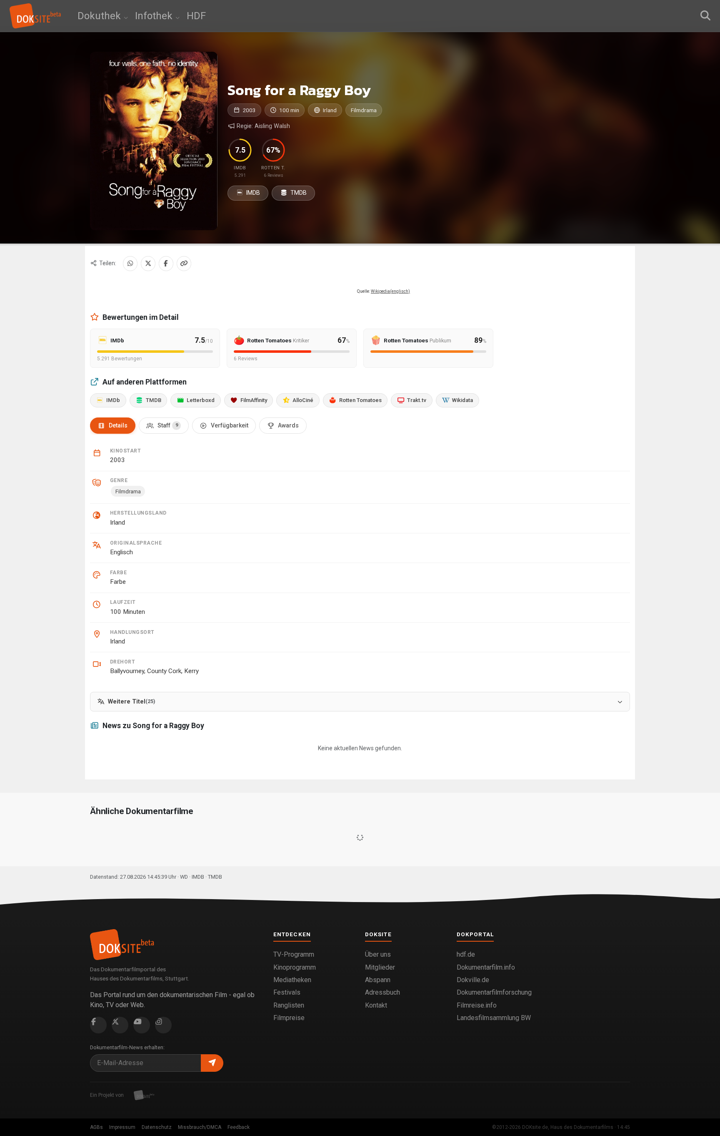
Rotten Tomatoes (360, 400)
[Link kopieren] (184, 263)
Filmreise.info (477, 1005)
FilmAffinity (253, 400)
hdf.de (466, 954)
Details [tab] (118, 425)
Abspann (377, 980)
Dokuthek (100, 16)
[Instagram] (163, 1025)
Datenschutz (157, 1127)
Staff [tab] (168, 425)
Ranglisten (288, 1005)
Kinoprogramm (294, 967)
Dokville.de (473, 980)
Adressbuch (382, 992)
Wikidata (462, 400)
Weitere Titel (131, 701)
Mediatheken (292, 980)
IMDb (113, 400)
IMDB (252, 192)
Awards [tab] (288, 425)
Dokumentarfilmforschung (494, 992)
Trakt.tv (416, 400)
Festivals (286, 992)
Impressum (122, 1127)
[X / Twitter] (148, 263)
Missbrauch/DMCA (199, 1127)
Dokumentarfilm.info (486, 967)
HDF (196, 16)
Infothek (155, 16)
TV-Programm (293, 954)
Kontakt (376, 1005)
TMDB (298, 192)
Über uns (378, 954)
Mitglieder (380, 967)
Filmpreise (289, 1018)
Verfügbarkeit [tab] (229, 425)
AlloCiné (302, 400)
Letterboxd (201, 400)
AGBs (96, 1127)
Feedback (239, 1127)
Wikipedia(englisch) (390, 291)
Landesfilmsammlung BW (494, 1018)
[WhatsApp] (130, 263)
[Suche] (705, 16)
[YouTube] (141, 1025)
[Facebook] (166, 263)
